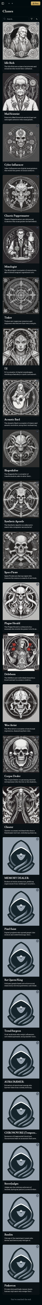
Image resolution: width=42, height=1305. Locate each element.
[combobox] (37, 19)
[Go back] (9, 3)
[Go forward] (12, 3)
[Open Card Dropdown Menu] (37, 23)
